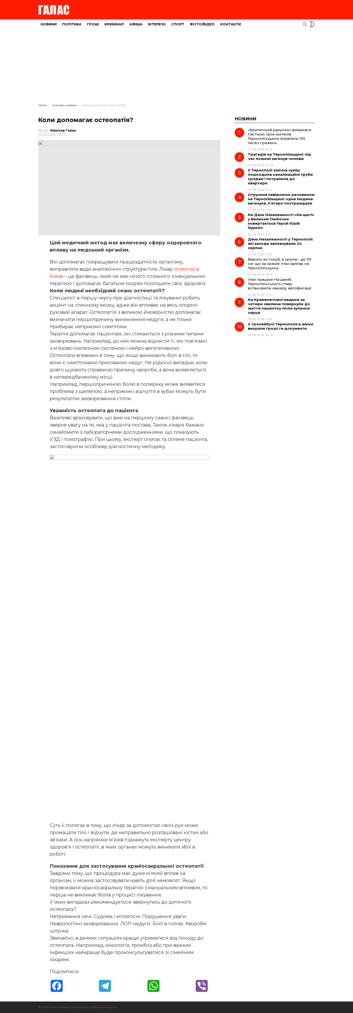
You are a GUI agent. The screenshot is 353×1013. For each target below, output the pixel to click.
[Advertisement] (176, 67)
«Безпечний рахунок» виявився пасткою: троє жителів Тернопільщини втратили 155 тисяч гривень (279, 136)
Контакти (230, 24)
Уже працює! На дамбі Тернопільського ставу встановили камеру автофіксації (279, 283)
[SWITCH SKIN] (312, 24)
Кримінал (114, 24)
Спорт (177, 24)
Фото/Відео (202, 24)
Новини (49, 24)
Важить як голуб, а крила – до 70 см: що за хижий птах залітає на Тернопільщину (279, 263)
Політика (71, 24)
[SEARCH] (305, 24)
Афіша (135, 24)
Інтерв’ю (157, 24)
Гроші (93, 24)
